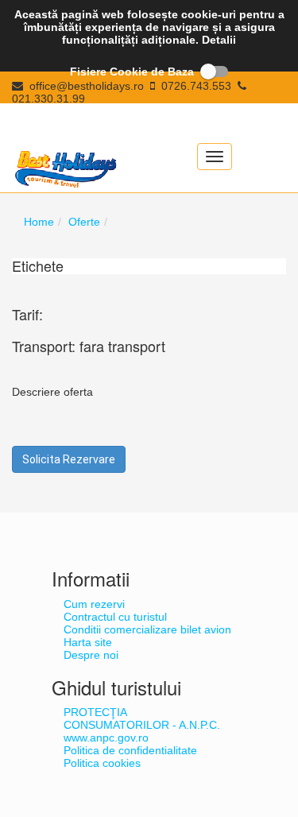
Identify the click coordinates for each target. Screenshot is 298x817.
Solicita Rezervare (68, 459)
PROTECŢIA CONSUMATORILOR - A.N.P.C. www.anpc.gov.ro (142, 725)
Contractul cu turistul (115, 616)
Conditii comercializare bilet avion (147, 629)
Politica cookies (102, 763)
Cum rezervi (94, 604)
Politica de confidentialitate (130, 750)
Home (39, 221)
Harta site (88, 642)
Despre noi (91, 655)
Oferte (84, 221)
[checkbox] (149, 71)
